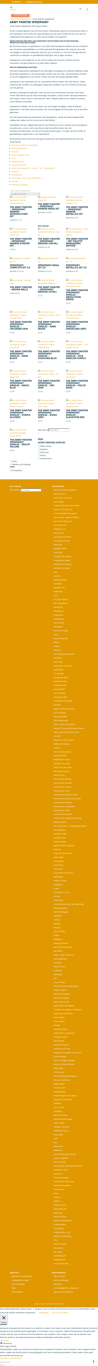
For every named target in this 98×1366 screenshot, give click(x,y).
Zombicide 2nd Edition (63, 1013)
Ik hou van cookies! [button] (60, 1312)
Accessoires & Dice (62, 541)
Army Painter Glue (61, 791)
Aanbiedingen (60, 1255)
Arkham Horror (60, 1205)
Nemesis (57, 650)
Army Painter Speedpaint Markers (68, 1166)
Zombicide (58, 607)
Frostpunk (58, 970)
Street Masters (60, 1091)
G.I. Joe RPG (59, 673)
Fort (55, 1142)
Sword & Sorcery (61, 638)
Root (56, 634)
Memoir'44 (58, 1146)
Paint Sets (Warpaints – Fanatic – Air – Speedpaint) (33, 168)
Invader (57, 1025)
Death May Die (60, 1209)
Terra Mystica (59, 830)
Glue (14, 158)
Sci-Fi (56, 595)
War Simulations (61, 603)
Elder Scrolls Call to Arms (64, 724)
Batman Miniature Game (64, 709)
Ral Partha (58, 951)
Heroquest (58, 626)
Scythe (56, 888)
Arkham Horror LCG (62, 1232)
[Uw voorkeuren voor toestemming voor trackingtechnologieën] (93, 1361)
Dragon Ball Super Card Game (66, 505)
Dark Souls (58, 869)
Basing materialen (19, 148)
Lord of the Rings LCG (63, 521)
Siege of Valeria (60, 990)
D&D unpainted (60, 716)
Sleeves (57, 920)
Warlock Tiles (59, 775)
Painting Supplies (23, 19)
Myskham (58, 916)
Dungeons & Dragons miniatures (68, 1009)
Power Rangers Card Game (65, 1095)
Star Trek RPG (59, 693)
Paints (43, 455)
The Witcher (59, 861)
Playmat (57, 927)
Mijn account (59, 1276)
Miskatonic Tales (61, 1170)
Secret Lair (58, 1174)
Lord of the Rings (61, 630)
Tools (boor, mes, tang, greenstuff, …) (27, 178)
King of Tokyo (59, 982)
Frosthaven (58, 615)
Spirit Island (59, 1123)
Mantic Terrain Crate (62, 767)
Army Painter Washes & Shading (67, 818)
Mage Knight (59, 1084)
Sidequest (58, 884)
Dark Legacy (59, 501)
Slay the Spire (59, 966)
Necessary (7, 1343)
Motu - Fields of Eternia (64, 955)
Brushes (15, 151)
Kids (55, 572)
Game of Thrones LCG (63, 509)
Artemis (57, 896)
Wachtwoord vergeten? (63, 1292)
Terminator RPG (60, 697)
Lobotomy (58, 1111)
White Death (59, 1041)
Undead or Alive (60, 1037)
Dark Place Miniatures (63, 947)
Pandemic (58, 583)
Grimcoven (58, 1134)
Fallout (56, 646)
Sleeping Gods (60, 841)
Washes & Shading (20, 184)
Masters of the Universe (64, 740)
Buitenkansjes (60, 1259)
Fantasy (57, 1197)
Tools (14, 461)
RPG (55, 1240)
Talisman (58, 963)
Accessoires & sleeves (63, 498)
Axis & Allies (59, 1189)
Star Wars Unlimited (62, 537)
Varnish (15, 181)
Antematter (58, 900)
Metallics (44, 449)
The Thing (58, 662)
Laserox (57, 576)
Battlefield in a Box (62, 759)
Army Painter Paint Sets (64, 1181)
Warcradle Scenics (61, 771)
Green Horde (59, 1021)
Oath (56, 1138)
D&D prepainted (61, 720)
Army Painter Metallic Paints (66, 794)
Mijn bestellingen (61, 1280)
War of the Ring (60, 1115)
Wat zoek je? (43, 430)
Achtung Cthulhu (61, 943)
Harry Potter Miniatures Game (66, 732)
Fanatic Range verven (21, 155)
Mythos (57, 1201)
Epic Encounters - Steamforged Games (70, 826)
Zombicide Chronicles (63, 701)
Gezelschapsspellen (62, 1185)
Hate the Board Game (63, 1119)
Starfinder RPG (60, 685)
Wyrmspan (58, 877)
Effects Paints (46, 446)
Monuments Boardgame (64, 1005)
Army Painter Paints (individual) (67, 798)
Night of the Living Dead (64, 1033)
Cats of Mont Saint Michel (65, 1154)
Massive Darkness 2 (62, 1080)
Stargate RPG (59, 689)
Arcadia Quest (60, 837)
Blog (13, 1288)
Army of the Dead (61, 1044)
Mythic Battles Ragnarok (64, 845)
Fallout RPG (58, 669)
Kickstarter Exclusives (63, 1099)
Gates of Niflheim (61, 1158)
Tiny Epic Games (61, 599)
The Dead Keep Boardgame (65, 1076)
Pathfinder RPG (60, 681)
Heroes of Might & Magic (64, 1060)
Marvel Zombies (60, 1029)
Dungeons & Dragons (63, 556)
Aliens (56, 642)
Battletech (58, 939)
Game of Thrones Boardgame (66, 986)
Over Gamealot (18, 1284)
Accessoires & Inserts (63, 666)
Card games (59, 1228)
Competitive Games (62, 560)
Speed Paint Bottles (62, 994)
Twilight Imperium (61, 1127)
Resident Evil (59, 587)
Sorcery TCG (59, 533)
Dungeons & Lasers (62, 763)
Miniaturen (58, 1248)
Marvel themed (60, 580)
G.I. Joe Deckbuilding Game (65, 513)
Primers (15, 171)
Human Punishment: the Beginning (69, 904)
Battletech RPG (60, 548)
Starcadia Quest (60, 908)
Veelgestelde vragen (20, 1280)
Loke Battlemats (60, 959)
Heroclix (57, 736)
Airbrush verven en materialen (25, 145)
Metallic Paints (18, 161)
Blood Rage (58, 857)
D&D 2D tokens (60, 822)
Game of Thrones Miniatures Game (69, 728)
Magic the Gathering (62, 1236)
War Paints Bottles (61, 998)
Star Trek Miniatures (62, 752)
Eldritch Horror (60, 1216)
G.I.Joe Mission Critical (63, 873)
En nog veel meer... (62, 1263)
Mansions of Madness (63, 1220)
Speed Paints (46, 458)
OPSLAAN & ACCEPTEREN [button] (10, 1358)
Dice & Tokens (60, 931)
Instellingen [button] (44, 1312)
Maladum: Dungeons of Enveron (67, 1052)
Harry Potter (59, 623)
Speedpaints (17, 175)
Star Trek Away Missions (64, 654)
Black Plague (59, 1017)
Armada (57, 705)
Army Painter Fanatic (62, 787)
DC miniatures (60, 712)
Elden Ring (58, 1068)
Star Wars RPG (60, 755)
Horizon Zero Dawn (62, 568)
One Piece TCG (60, 525)
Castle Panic (59, 865)
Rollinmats (58, 591)
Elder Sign (58, 1213)
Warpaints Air (59, 494)
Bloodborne (59, 611)
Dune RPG (58, 552)
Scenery (57, 748)
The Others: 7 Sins (61, 892)
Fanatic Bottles (60, 1056)
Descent (57, 849)
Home (12, 19)
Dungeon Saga (60, 834)
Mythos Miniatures (62, 744)
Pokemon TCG (59, 529)
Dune (56, 1193)
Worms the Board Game (64, 1064)
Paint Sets (44, 452)
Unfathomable (60, 1224)
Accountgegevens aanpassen (66, 1288)
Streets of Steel (60, 880)
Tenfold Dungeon (61, 912)
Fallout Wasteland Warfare (65, 490)
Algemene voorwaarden (22, 1276)
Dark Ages (58, 974)
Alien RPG (58, 544)
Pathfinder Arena (61, 1131)
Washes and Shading (21, 464)
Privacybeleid (17, 470)
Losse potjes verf (19, 165)
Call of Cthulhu (60, 1244)
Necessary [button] (4, 1340)
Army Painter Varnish (63, 814)
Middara (57, 1103)
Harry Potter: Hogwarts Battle (66, 517)
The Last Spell (60, 1162)
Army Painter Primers (63, 802)
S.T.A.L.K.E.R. (59, 1107)
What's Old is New (61, 1002)
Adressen (58, 1284)
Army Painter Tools (62, 810)
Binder (56, 935)
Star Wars (58, 658)
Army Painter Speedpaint (64, 806)
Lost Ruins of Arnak (62, 1048)
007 (55, 978)
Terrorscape (59, 1072)
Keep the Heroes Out (63, 853)
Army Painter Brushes (63, 783)
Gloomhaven (59, 619)
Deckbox (57, 923)
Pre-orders (58, 1252)
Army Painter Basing (62, 779)
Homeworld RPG (61, 677)
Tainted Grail (59, 1088)
